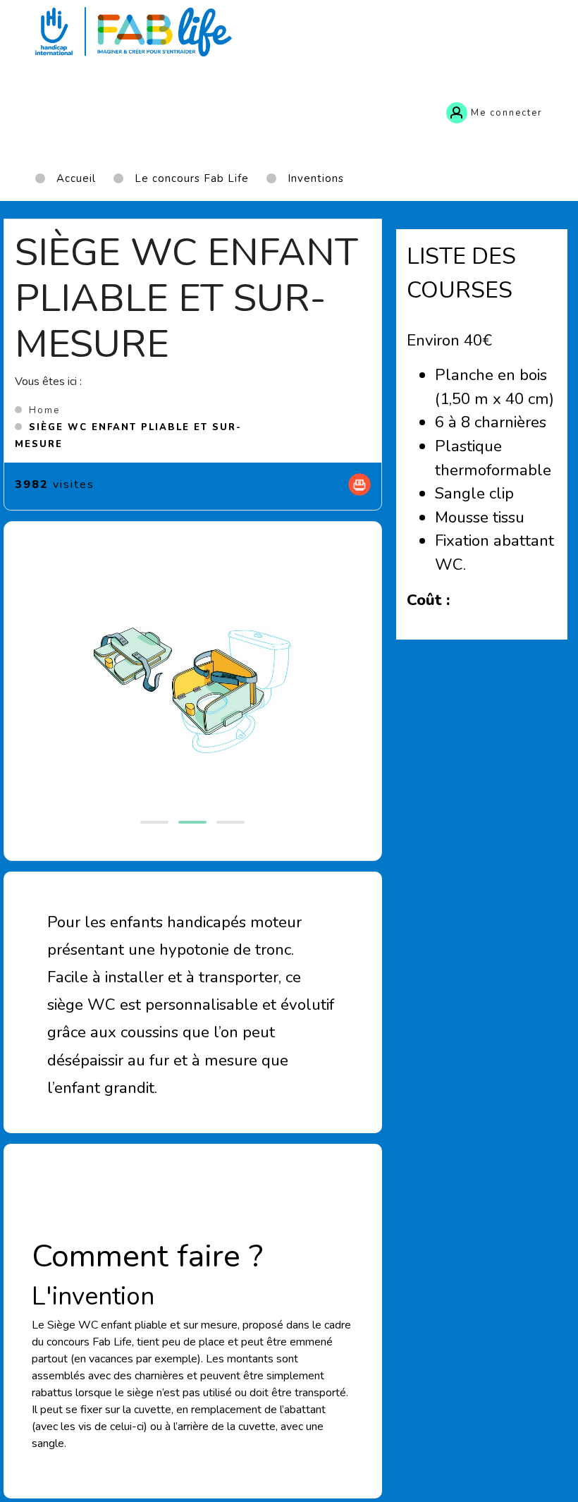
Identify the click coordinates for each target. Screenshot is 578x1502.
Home (44, 410)
